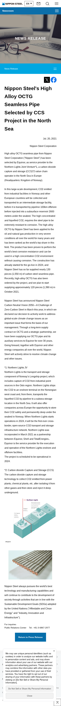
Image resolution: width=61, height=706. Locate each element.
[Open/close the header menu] (56, 3)
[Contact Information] (38, 3)
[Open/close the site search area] (47, 3)
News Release (11, 68)
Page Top (57, 702)
